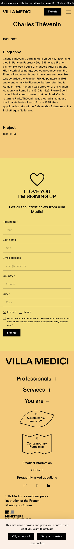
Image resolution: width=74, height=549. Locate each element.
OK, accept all (21, 536)
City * (6, 294)
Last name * (10, 240)
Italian (27, 312)
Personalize (37, 543)
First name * (10, 222)
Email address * (12, 258)
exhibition (21, 3)
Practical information (37, 463)
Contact (37, 470)
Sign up (12, 333)
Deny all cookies (51, 536)
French (11, 312)
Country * (9, 276)
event (48, 3)
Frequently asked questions (37, 478)
